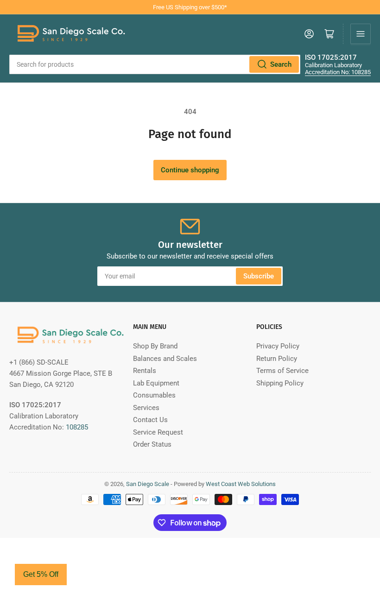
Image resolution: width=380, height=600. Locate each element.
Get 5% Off (40, 574)
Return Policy (276, 358)
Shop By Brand (155, 346)
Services (146, 408)
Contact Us (150, 420)
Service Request (158, 432)
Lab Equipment (156, 383)
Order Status (152, 444)
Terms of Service (282, 370)
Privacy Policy (277, 346)
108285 (77, 427)
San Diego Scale (147, 483)
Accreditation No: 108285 (338, 72)
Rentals (144, 370)
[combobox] (154, 64)
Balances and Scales (165, 358)
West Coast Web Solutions (241, 483)
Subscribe (258, 276)
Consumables (154, 395)
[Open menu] (360, 34)
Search (280, 64)
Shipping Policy (280, 383)
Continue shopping (190, 170)
